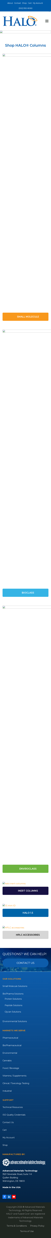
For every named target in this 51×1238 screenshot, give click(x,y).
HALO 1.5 (27, 912)
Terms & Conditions (17, 1226)
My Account (9, 1137)
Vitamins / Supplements (14, 1075)
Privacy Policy (37, 1226)
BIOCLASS (27, 592)
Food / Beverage (11, 1068)
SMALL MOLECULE (27, 316)
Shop (5, 1145)
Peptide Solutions (13, 1005)
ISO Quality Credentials (14, 1115)
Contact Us (8, 1122)
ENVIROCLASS (28, 868)
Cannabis (7, 1060)
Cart (5, 1130)
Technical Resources (13, 1107)
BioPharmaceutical (12, 1045)
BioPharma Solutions (13, 993)
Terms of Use (27, 1231)
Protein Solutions (13, 999)
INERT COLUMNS (27, 890)
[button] (46, 21)
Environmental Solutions (15, 1021)
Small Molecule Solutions (15, 986)
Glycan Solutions (13, 1011)
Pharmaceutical (10, 1038)
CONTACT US (25, 963)
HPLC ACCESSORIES (27, 935)
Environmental (10, 1053)
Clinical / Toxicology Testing (16, 1083)
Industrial (7, 1091)
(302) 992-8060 (25, 8)
